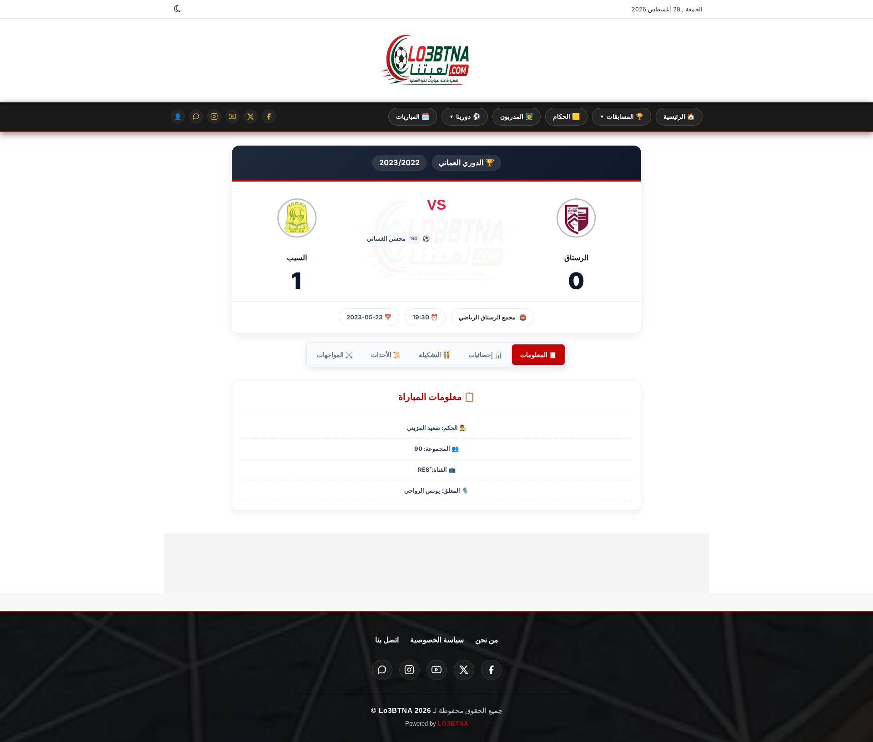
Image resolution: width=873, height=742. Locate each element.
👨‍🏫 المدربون (516, 116)
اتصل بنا (387, 640)
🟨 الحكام (566, 116)
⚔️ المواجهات (335, 354)
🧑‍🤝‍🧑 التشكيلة (434, 354)
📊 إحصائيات (485, 354)
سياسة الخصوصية (437, 640)
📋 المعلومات (538, 354)
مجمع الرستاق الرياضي (487, 317)
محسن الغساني (386, 238)
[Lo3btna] (436, 60)
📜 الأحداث (386, 354)
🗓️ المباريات (412, 116)
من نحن (486, 640)
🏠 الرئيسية (679, 116)
